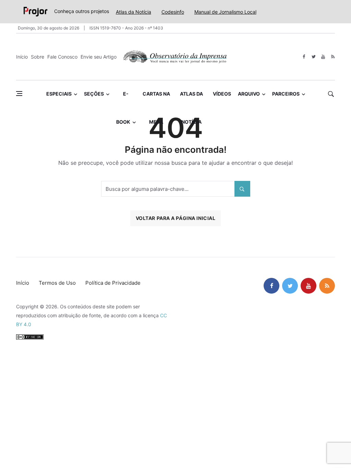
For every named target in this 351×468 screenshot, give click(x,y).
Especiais (59, 94)
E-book (123, 99)
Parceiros (286, 94)
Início (22, 57)
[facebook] (304, 56)
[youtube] (323, 56)
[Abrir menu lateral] (19, 93)
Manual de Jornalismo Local (225, 12)
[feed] (332, 56)
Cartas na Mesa (156, 99)
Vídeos (222, 94)
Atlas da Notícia (133, 12)
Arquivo (249, 94)
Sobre (37, 57)
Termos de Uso (57, 283)
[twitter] (313, 56)
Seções (94, 94)
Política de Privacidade (113, 283)
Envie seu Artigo (99, 57)
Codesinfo (172, 12)
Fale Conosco (62, 57)
